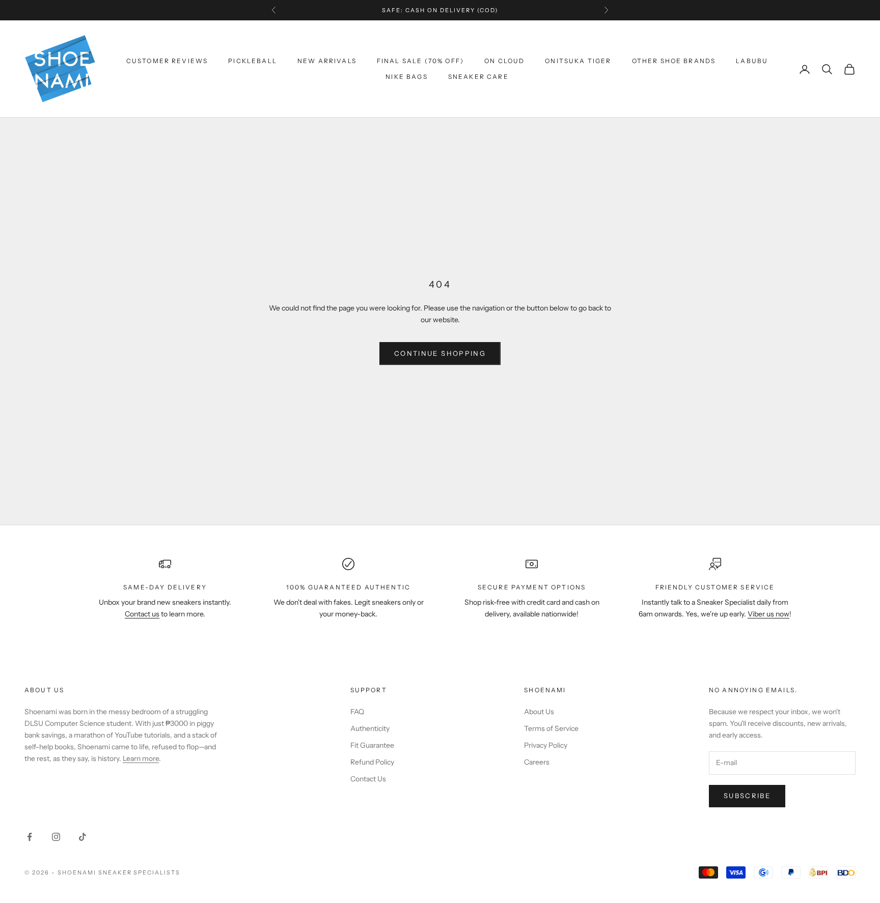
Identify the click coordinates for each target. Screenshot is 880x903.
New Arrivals (326, 61)
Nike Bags (406, 76)
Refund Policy (372, 762)
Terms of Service (551, 728)
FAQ (357, 711)
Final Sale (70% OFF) (420, 61)
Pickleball (252, 61)
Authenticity (370, 728)
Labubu (752, 61)
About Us (539, 711)
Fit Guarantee (372, 745)
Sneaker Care (478, 76)
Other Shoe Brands (674, 61)
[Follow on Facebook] (29, 837)
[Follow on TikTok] (82, 837)
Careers (536, 762)
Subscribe (747, 796)
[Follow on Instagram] (56, 837)
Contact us (142, 613)
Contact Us (368, 778)
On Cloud (504, 61)
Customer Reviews (167, 61)
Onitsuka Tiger (578, 61)
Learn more (141, 758)
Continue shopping (440, 353)
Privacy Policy (545, 745)
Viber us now (768, 613)
